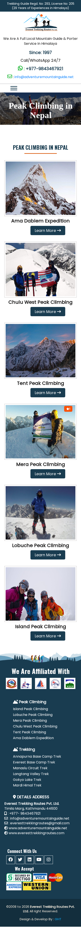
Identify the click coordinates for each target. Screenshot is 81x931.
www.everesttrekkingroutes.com (36, 833)
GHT (58, 919)
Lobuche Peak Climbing (40, 545)
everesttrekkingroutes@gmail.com (40, 823)
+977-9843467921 (44, 69)
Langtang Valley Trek (31, 773)
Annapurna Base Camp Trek (37, 756)
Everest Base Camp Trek (34, 762)
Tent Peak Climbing (40, 383)
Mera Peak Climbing (40, 464)
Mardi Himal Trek (27, 785)
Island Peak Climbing (40, 626)
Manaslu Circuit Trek (30, 768)
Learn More (45, 230)
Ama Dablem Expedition (40, 220)
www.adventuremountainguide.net (38, 828)
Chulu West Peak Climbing (40, 302)
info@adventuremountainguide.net (44, 76)
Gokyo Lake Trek (27, 779)
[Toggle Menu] (38, 88)
